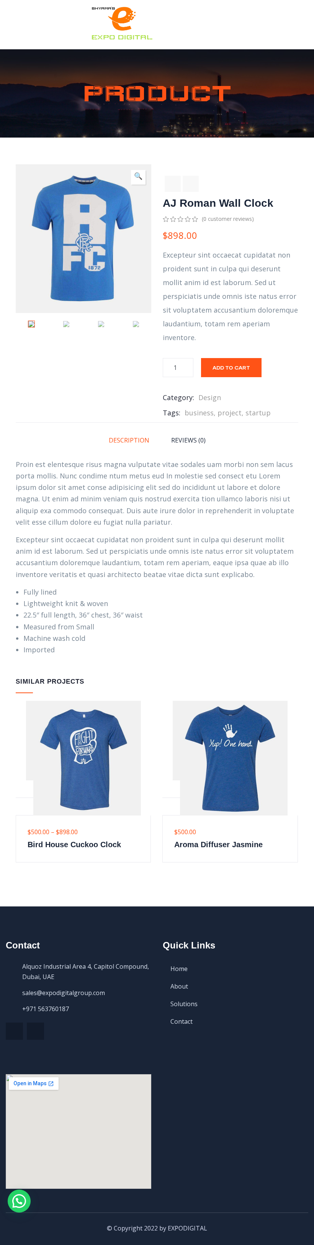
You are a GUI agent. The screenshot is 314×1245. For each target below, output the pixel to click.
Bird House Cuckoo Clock (74, 844)
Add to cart (231, 367)
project (230, 412)
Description (129, 440)
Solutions (184, 1004)
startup (258, 412)
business (199, 412)
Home (179, 969)
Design (209, 397)
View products (24, 789)
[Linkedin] (35, 1031)
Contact (181, 1021)
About (179, 986)
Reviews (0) (188, 440)
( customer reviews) (228, 218)
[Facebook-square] (14, 1031)
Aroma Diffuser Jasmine (218, 844)
